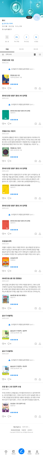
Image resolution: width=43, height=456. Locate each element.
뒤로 (3, 2)
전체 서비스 (40, 2)
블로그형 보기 (34, 54)
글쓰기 (21, 451)
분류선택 (3, 54)
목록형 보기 (39, 54)
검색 (31, 2)
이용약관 (24, 430)
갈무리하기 (36, 88)
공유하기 (40, 88)
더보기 (35, 2)
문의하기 (30, 430)
